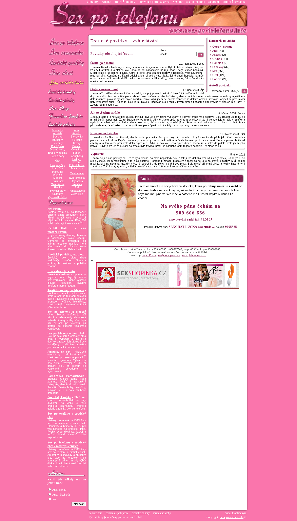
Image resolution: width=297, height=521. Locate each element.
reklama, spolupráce (117, 513)
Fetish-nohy (57, 156)
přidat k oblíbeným (235, 513)
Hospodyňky (57, 165)
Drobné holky (57, 149)
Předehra (77, 184)
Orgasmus (77, 181)
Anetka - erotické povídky (118, 1)
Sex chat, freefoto (59, 397)
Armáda (57, 133)
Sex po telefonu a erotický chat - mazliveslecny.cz (66, 444)
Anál (76, 130)
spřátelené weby (162, 513)
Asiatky (76, 133)
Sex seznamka (66, 52)
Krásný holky (76, 165)
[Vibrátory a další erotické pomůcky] (66, 108)
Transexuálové (76, 190)
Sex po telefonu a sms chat (65, 333)
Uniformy (57, 194)
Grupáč (217, 58)
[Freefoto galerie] (66, 125)
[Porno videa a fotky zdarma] (66, 116)
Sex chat (66, 73)
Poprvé (216, 79)
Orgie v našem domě (104, 89)
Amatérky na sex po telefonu (65, 290)
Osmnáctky (57, 184)
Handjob (217, 62)
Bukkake (77, 140)
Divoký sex (57, 146)
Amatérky (57, 130)
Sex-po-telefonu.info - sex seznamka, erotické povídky (115, 15)
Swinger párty (58, 190)
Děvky (77, 143)
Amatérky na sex (58, 351)
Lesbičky (57, 168)
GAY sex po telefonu (66, 83)
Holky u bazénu (76, 161)
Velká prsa (77, 194)
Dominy (76, 146)
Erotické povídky (66, 62)
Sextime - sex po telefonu (189, 1)
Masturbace (77, 173)
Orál (215, 75)
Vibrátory (92, 1)
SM (77, 187)
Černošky (76, 149)
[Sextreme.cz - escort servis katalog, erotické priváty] (66, 100)
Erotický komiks (57, 152)
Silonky (57, 187)
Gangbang (77, 156)
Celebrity (58, 143)
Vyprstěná (97, 153)
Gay (57, 160)
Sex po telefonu (66, 42)
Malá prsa (77, 168)
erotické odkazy (141, 513)
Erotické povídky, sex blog (65, 254)
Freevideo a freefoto (61, 271)
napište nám (95, 513)
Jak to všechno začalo (105, 112)
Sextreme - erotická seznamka (227, 1)
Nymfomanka (77, 177)
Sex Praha (54, 208)
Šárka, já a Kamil (102, 63)
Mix (214, 70)
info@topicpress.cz (169, 255)
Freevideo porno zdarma (154, 1)
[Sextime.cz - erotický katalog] (66, 92)
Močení (57, 177)
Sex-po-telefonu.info (231, 517)
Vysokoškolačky (57, 197)
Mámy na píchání (57, 173)
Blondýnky (77, 136)
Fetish (76, 152)
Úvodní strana (222, 46)
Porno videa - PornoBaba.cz (65, 376)
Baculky (57, 136)
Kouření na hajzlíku (104, 133)
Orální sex (58, 181)
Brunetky (57, 140)
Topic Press (149, 255)
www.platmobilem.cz (194, 255)
